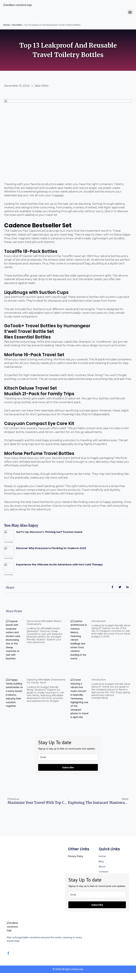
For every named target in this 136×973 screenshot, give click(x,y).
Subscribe (68, 767)
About (102, 866)
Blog (101, 861)
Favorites (17, 24)
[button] (130, 12)
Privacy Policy (75, 856)
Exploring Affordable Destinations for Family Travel (46, 681)
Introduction (98, 621)
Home (6, 24)
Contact (103, 871)
